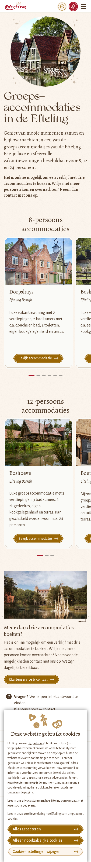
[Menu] (83, 6)
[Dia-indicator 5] (55, 375)
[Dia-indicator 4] (49, 375)
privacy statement (33, 800)
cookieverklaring (18, 787)
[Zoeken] (62, 6)
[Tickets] (73, 6)
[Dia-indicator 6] (60, 375)
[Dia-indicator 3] (44, 375)
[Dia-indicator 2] (38, 375)
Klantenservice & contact (28, 679)
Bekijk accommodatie (35, 358)
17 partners (35, 743)
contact (10, 195)
